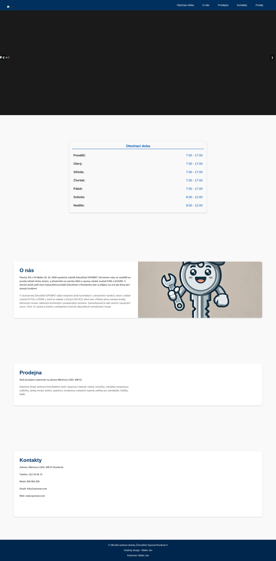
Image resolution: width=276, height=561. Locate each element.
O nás (205, 5)
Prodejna (223, 5)
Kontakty (242, 5)
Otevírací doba (185, 5)
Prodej (259, 5)
